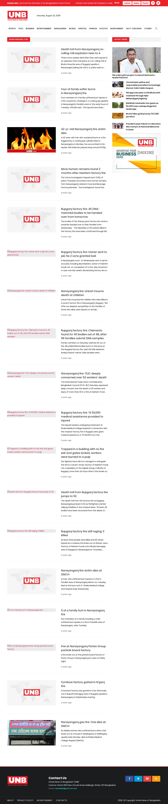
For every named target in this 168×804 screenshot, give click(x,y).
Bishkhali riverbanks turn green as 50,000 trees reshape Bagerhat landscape (142, 106)
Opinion (93, 28)
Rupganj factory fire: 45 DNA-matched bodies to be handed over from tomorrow (81, 213)
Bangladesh (60, 28)
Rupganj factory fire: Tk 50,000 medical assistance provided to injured (82, 416)
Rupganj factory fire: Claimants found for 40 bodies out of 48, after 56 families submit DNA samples (84, 334)
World (72, 28)
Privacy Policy (25, 800)
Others (147, 28)
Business (30, 28)
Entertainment (44, 28)
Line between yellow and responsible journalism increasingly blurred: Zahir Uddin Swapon (143, 85)
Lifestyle (82, 28)
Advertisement (45, 800)
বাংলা (116, 3)
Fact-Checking (134, 28)
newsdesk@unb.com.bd (63, 788)
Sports (12, 28)
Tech (20, 28)
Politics (103, 28)
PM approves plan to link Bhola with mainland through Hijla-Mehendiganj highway (143, 95)
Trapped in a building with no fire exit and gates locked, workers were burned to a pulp (82, 453)
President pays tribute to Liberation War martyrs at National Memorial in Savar (143, 127)
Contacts (61, 800)
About (10, 800)
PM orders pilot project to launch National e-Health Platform (134, 76)
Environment (116, 28)
